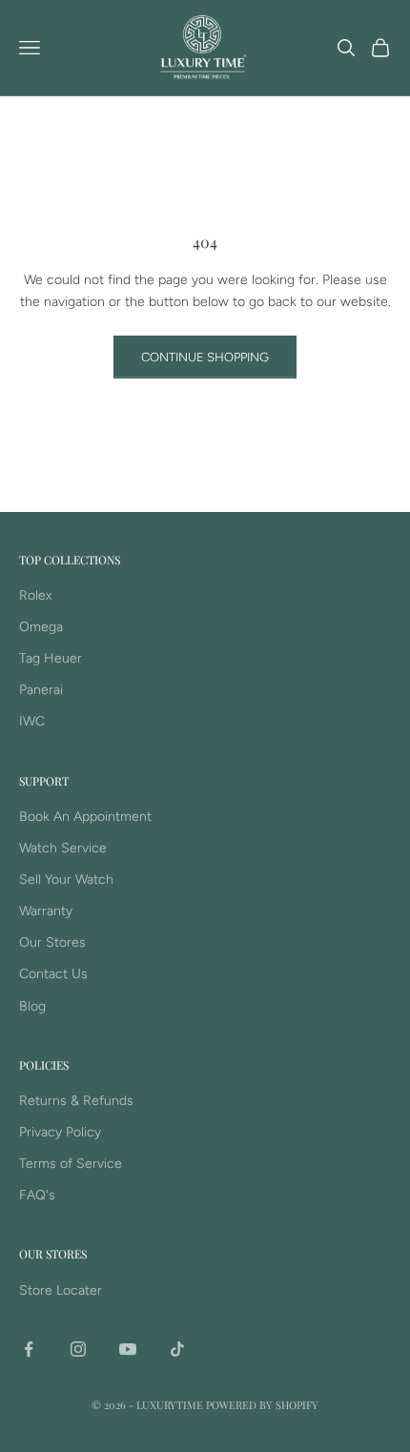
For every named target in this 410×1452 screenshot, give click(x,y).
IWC (32, 721)
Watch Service (63, 848)
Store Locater (60, 1290)
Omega (41, 627)
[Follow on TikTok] (177, 1349)
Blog (32, 1006)
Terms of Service (70, 1163)
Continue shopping (205, 357)
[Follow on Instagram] (78, 1349)
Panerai (41, 690)
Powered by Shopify (262, 1405)
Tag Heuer (50, 658)
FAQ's (37, 1195)
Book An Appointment (85, 816)
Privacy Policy (60, 1132)
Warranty (45, 911)
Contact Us (53, 974)
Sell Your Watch (66, 879)
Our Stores (52, 942)
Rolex (35, 595)
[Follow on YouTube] (127, 1349)
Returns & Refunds (76, 1101)
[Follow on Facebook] (28, 1349)
